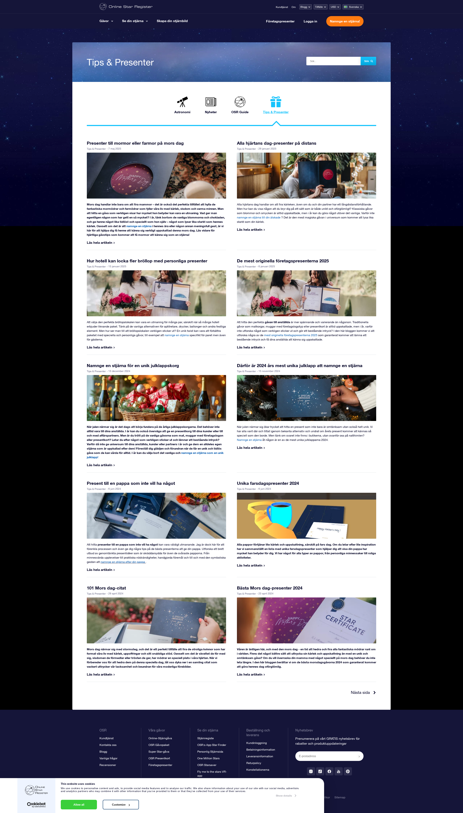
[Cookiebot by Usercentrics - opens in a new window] (36, 805)
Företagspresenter (280, 21)
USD (333, 6)
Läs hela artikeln (99, 242)
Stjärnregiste (205, 738)
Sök (366, 61)
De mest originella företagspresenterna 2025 (283, 260)
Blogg (303, 6)
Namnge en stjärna (249, 439)
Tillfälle (319, 6)
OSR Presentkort (159, 758)
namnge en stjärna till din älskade (259, 217)
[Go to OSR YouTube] (339, 771)
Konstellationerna (257, 769)
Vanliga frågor (108, 758)
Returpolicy (253, 763)
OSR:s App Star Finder (211, 744)
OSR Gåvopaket (158, 744)
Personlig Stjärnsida (210, 751)
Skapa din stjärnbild (172, 21)
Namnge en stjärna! (345, 21)
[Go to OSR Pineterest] (348, 771)
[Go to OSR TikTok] (320, 771)
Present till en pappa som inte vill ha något (131, 483)
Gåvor (104, 21)
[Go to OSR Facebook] (329, 771)
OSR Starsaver (206, 765)
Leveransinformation (259, 756)
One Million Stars (208, 758)
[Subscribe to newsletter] (359, 756)
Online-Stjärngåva (160, 738)
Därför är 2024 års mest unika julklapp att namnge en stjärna (299, 365)
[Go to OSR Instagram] (311, 771)
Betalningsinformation (260, 749)
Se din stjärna (132, 21)
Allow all (78, 804)
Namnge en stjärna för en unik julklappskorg (133, 365)
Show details (284, 795)
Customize (119, 804)
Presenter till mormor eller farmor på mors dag (135, 143)
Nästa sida (360, 692)
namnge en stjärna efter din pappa (123, 561)
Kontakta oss (107, 744)
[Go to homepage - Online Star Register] (125, 7)
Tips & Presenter (96, 148)
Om (294, 7)
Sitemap (339, 797)
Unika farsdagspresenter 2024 (268, 483)
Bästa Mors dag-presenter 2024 (269, 587)
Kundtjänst (282, 7)
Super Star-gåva (158, 751)
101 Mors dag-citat (106, 587)
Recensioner (107, 765)
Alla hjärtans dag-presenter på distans (276, 143)
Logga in (310, 21)
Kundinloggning (256, 742)
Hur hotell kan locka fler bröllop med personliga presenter (147, 260)
